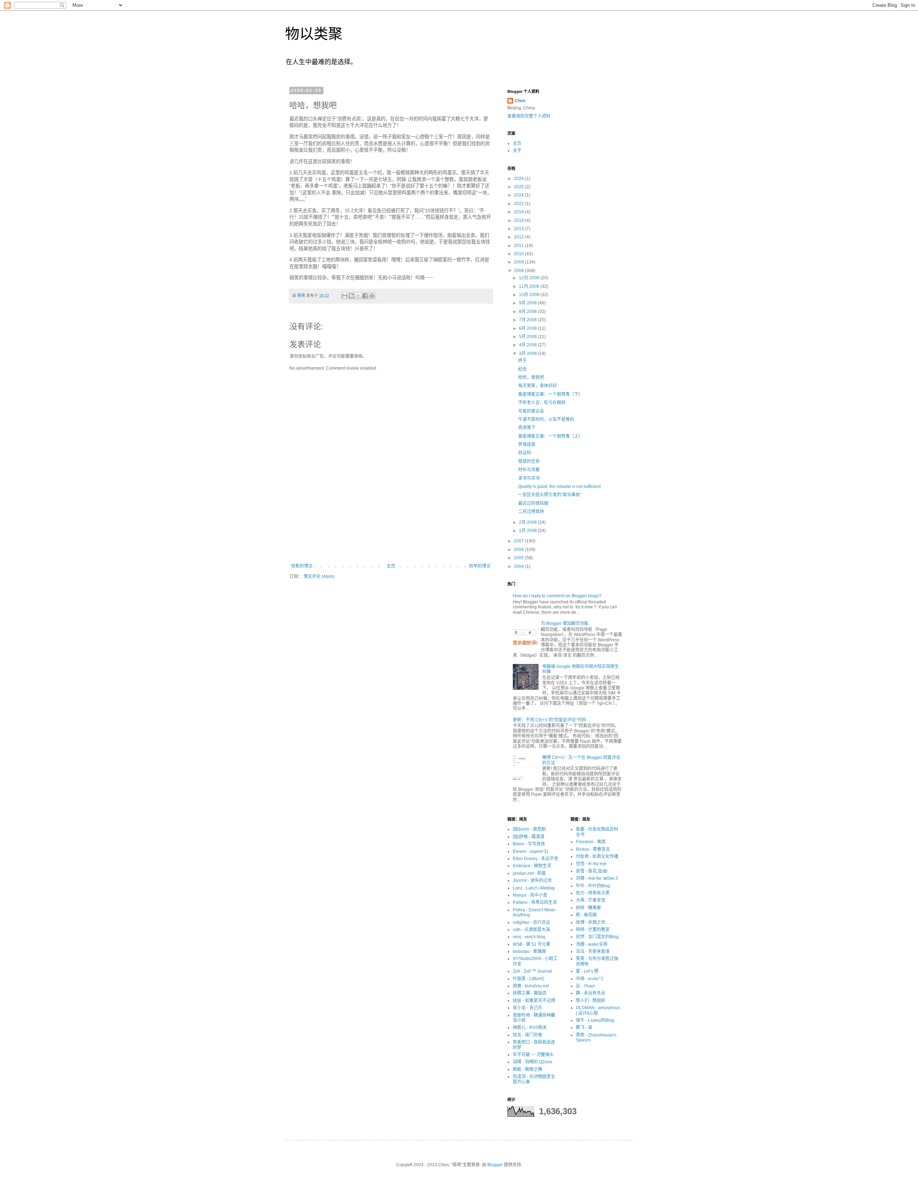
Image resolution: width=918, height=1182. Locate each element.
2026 (519, 178)
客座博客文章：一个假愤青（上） (550, 436)
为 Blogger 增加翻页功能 (564, 623)
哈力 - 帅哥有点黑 (593, 893)
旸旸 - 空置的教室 (593, 929)
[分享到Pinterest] (371, 295)
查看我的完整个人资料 (528, 116)
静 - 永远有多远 (590, 993)
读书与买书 (529, 478)
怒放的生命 (529, 461)
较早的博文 (480, 566)
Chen (520, 100)
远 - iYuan (585, 985)
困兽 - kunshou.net (531, 985)
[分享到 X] (358, 295)
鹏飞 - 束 (584, 1027)
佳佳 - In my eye (591, 863)
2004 (519, 566)
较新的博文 (302, 566)
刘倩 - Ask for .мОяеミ (597, 878)
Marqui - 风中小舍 (530, 895)
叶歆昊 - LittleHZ (528, 978)
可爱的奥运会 (531, 411)
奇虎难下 (526, 427)
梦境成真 (526, 444)
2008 (519, 270)
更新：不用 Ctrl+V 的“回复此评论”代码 (549, 719)
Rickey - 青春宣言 (593, 849)
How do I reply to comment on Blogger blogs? (557, 595)
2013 (519, 228)
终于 (522, 360)
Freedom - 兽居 (591, 841)
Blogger (495, 1164)
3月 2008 (528, 353)
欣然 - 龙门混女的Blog (597, 936)
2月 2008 (528, 522)
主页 (391, 566)
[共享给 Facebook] (365, 295)
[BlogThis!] (351, 295)
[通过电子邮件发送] (344, 295)
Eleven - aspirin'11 (531, 851)
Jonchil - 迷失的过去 (532, 880)
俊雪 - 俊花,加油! (591, 871)
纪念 (522, 369)
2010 (519, 253)
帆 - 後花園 (586, 914)
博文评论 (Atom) (319, 576)
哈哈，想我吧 (531, 377)
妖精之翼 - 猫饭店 (529, 993)
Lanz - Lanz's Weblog (534, 888)
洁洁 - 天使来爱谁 (593, 951)
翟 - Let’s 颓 (587, 971)
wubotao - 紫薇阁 (529, 951)
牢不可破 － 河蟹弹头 (533, 1054)
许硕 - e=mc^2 (590, 978)
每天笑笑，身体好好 (537, 385)
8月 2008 (528, 311)
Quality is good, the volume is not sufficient (559, 486)
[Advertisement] (391, 544)
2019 (519, 211)
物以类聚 (313, 34)
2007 (519, 540)
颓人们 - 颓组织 (590, 1000)
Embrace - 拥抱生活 (532, 865)
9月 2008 (528, 302)
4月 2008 (528, 344)
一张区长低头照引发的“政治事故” (549, 494)
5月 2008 (528, 336)
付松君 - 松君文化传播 (597, 856)
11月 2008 (529, 286)
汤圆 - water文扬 (591, 944)
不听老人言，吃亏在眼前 (542, 402)
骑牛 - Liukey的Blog (595, 1020)
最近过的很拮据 (533, 503)
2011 (519, 245)
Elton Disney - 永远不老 (535, 858)
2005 (519, 557)
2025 (519, 186)
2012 (519, 236)
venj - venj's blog (529, 936)
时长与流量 (529, 469)
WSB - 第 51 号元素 (531, 944)
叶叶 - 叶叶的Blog (593, 885)
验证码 (524, 452)
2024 (519, 195)
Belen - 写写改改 (529, 843)
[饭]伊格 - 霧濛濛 (528, 836)
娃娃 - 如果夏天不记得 (534, 1000)
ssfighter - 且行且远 (531, 922)
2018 (519, 220)
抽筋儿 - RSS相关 (530, 1027)
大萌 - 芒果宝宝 (590, 900)
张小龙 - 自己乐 (527, 1007)
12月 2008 (529, 277)
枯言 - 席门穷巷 (527, 1035)
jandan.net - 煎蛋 (529, 873)
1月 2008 (528, 530)
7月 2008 (528, 319)
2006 (519, 549)
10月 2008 (529, 294)
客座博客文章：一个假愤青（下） (550, 394)
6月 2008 (528, 328)
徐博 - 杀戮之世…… (595, 922)
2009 (519, 262)
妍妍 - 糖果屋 (588, 907)
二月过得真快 (531, 511)
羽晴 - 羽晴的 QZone (532, 1061)
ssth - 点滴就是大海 (531, 929)
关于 (517, 150)
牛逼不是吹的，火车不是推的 (546, 419)
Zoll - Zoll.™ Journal (532, 971)
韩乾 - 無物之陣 (527, 1069)
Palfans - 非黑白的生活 (535, 902)
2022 (519, 203)
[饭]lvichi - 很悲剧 (529, 829)
